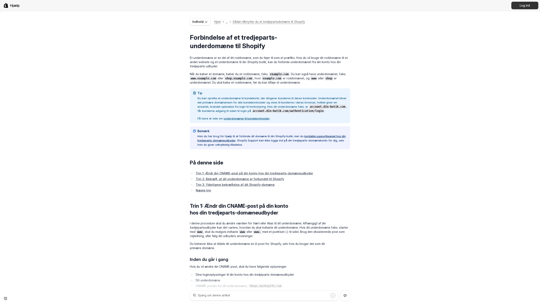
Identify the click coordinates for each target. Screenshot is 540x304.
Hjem (217, 21)
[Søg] (333, 296)
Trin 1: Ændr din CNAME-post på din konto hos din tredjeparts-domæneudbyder (254, 173)
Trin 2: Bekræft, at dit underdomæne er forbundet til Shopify (240, 179)
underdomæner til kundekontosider (247, 118)
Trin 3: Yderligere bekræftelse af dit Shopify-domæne (235, 184)
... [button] (227, 21)
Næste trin (203, 190)
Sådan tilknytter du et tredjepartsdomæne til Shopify (268, 21)
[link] (11, 5)
